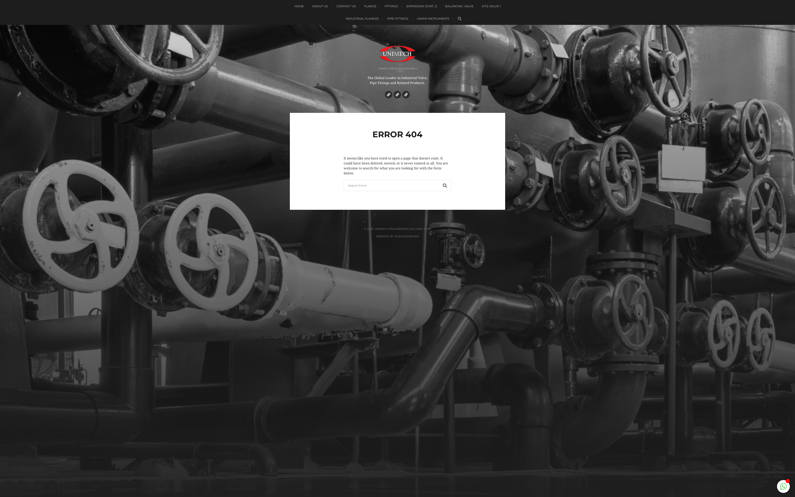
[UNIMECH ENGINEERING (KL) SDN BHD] (397, 54)
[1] (783, 489)
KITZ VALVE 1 (491, 6)
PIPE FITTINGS (397, 19)
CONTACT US (346, 6)
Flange (370, 6)
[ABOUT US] (397, 94)
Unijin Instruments (433, 19)
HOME (299, 6)
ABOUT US (320, 6)
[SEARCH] (460, 19)
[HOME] (388, 94)
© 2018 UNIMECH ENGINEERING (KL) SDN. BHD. (397, 228)
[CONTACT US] (406, 94)
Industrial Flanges (362, 19)
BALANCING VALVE (459, 6)
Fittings (391, 6)
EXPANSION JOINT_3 (421, 6)
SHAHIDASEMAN (407, 236)
